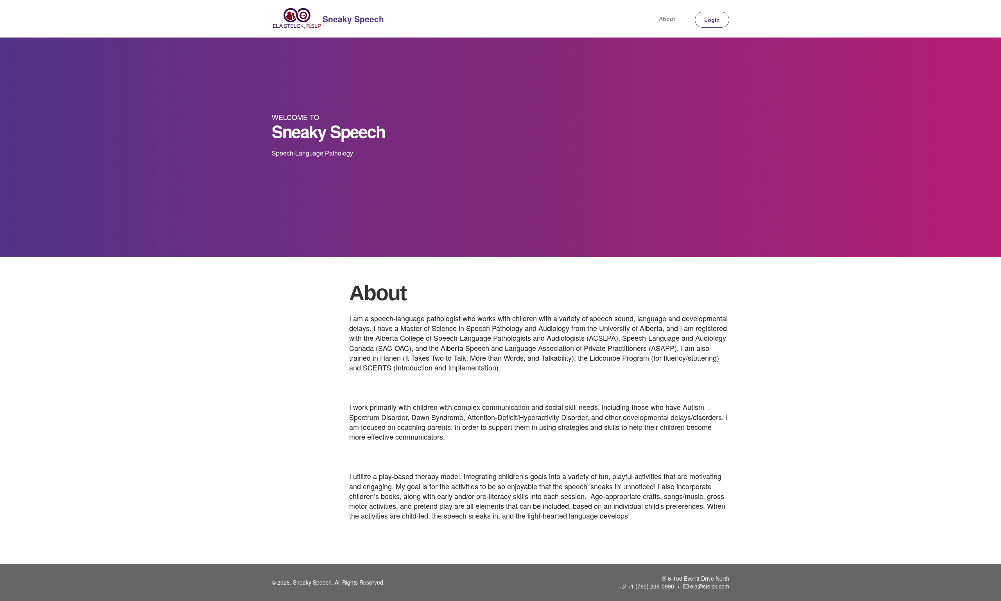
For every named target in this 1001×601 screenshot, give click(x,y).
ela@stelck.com (709, 586)
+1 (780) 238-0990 (651, 586)
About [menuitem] (667, 19)
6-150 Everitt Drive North (698, 578)
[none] (686, 18)
